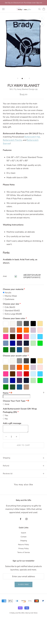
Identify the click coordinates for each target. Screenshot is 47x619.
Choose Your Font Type (14, 401)
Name (6, 393)
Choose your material (13, 289)
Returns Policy (23, 544)
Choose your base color (14, 318)
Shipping (6, 458)
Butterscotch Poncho (12, 140)
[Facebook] (21, 518)
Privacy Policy (23, 548)
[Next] (29, 78)
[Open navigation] (3, 9)
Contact (23, 537)
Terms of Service (23, 552)
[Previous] (17, 78)
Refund (6, 466)
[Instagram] (26, 518)
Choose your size (11, 304)
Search (23, 533)
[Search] (39, 9)
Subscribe (23, 584)
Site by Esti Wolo (31, 613)
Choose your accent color (15, 355)
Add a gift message (12, 423)
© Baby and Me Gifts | (17, 613)
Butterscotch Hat (32, 136)
